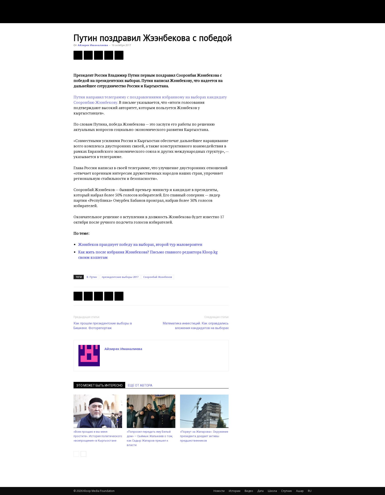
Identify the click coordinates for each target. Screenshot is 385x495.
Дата (260, 491)
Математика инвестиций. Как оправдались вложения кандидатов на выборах (196, 325)
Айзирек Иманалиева (93, 45)
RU (309, 491)
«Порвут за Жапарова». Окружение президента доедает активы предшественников (204, 436)
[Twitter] (88, 55)
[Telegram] (108, 55)
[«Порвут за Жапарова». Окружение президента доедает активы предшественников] (204, 411)
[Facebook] (78, 55)
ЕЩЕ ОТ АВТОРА (140, 385)
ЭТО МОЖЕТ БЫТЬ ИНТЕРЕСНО (99, 385)
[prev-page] (76, 454)
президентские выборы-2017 (120, 277)
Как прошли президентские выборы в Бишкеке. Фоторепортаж (103, 325)
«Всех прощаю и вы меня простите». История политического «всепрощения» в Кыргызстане (98, 436)
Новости (219, 491)
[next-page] (83, 454)
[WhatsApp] (119, 55)
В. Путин (92, 277)
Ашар (300, 491)
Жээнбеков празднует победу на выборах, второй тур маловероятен (140, 244)
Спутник (286, 491)
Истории (234, 491)
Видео (249, 491)
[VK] (98, 55)
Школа (272, 491)
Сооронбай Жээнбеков (157, 277)
